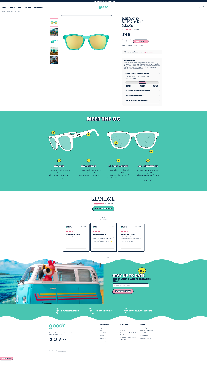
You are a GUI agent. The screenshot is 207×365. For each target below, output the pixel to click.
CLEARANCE (38, 7)
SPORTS (12, 7)
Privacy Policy (143, 333)
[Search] (172, 7)
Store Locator (123, 328)
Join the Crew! (123, 291)
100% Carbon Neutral (145, 338)
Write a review (103, 209)
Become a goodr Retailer (106, 341)
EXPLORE (28, 7)
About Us (122, 330)
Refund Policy (103, 333)
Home (3, 11)
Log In (101, 328)
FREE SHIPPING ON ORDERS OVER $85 (104, 1)
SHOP (4, 7)
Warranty (102, 335)
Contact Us (103, 338)
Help (101, 330)
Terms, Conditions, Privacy (147, 330)
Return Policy (143, 328)
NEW (20, 7)
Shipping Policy (144, 335)
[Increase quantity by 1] (129, 41)
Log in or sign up (148, 52)
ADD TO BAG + (141, 41)
